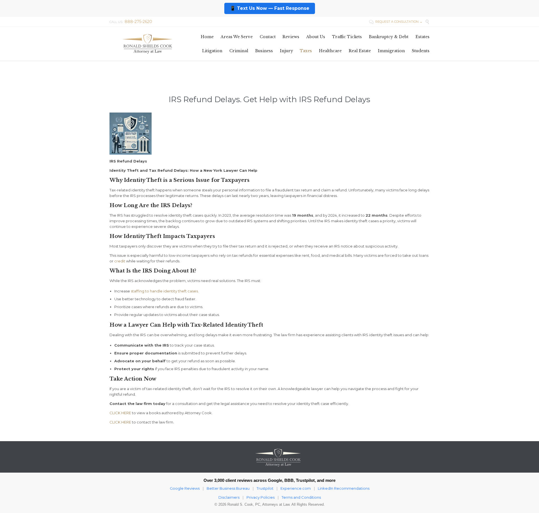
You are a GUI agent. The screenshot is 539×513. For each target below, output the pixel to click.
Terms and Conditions (301, 497)
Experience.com (295, 488)
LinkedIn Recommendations (343, 488)
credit (119, 261)
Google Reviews (185, 488)
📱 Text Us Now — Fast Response (269, 8)
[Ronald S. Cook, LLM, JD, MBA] (147, 44)
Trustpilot (265, 488)
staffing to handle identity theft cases (164, 291)
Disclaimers (228, 497)
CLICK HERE (120, 413)
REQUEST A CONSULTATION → (395, 22)
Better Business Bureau (228, 488)
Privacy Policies (260, 497)
